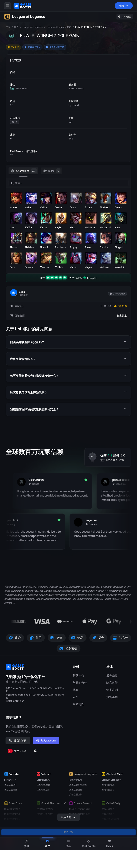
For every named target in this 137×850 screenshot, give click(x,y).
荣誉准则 (112, 690)
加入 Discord (48, 740)
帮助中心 (78, 675)
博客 (75, 690)
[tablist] (68, 171)
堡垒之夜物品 (10, 789)
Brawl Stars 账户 (12, 808)
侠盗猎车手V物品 (45, 813)
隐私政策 (112, 683)
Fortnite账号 (10, 779)
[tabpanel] (68, 223)
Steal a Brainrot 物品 (79, 808)
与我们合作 (80, 683)
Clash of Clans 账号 (111, 779)
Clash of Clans (114, 774)
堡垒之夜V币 (10, 784)
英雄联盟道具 (75, 789)
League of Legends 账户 (59, 27)
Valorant (46, 774)
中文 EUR (22, 751)
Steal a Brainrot (83, 803)
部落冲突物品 (108, 784)
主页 (8, 27)
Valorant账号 (43, 779)
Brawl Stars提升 (12, 813)
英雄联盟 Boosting (78, 784)
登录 (121, 5)
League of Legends (32, 27)
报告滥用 (112, 697)
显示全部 (66, 817)
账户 (16, 27)
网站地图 (78, 704)
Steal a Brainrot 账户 (79, 813)
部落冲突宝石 (108, 789)
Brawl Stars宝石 (12, 818)
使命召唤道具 (108, 813)
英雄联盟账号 (75, 779)
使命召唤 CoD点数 (110, 818)
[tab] (23, 171)
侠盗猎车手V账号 (45, 808)
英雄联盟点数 (75, 794)
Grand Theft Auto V (53, 803)
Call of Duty (113, 803)
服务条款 (112, 675)
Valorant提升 (43, 789)
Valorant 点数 (43, 784)
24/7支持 (126, 16)
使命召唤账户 (108, 808)
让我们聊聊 (20, 740)
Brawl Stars (15, 803)
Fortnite (14, 774)
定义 (75, 697)
